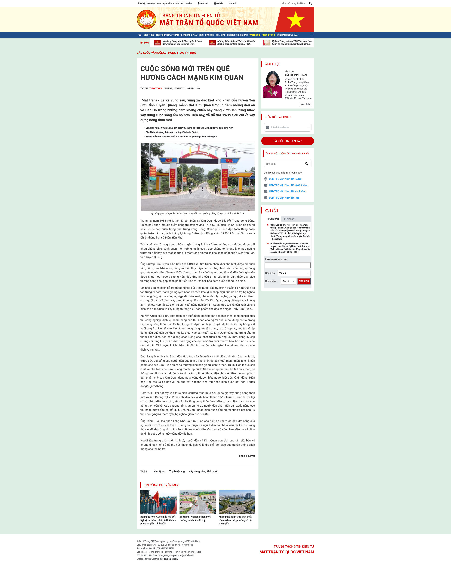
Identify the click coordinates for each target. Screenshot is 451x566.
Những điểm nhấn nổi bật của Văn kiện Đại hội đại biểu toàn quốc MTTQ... (236, 42)
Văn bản (271, 210)
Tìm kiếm (304, 281)
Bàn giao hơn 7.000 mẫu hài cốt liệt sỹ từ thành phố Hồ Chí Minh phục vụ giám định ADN (158, 520)
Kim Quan (159, 471)
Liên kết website (278, 117)
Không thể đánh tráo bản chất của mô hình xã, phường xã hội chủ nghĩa (235, 520)
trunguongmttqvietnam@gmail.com (176, 555)
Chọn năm (270, 281)
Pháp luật (289, 219)
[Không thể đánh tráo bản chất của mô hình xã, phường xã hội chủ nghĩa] (237, 501)
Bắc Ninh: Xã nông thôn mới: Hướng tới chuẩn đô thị (195, 518)
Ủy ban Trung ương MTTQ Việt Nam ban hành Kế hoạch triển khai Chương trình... (292, 42)
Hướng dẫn (273, 219)
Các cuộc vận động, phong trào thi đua (166, 52)
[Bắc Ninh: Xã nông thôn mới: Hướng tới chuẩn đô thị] (198, 501)
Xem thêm (305, 104)
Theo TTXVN (155, 88)
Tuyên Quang (177, 471)
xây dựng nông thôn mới (203, 471)
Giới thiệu (272, 64)
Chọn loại (270, 273)
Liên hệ (188, 3)
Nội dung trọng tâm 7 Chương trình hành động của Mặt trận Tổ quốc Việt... (182, 42)
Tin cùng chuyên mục (161, 485)
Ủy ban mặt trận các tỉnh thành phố (287, 153)
